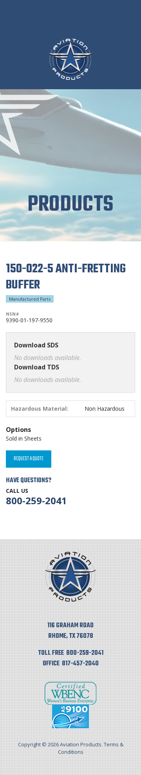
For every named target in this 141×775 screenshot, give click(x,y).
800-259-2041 (36, 500)
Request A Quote (28, 458)
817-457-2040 (80, 664)
